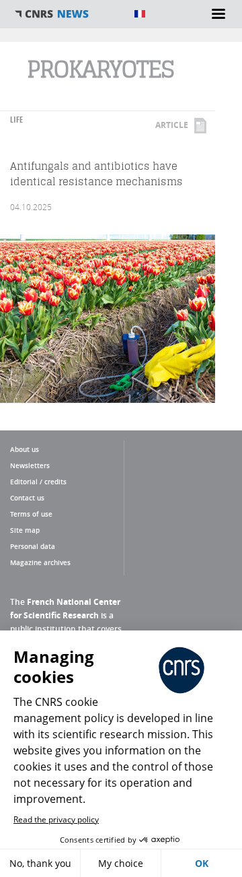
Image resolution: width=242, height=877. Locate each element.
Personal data (32, 546)
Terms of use (31, 514)
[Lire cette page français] (139, 14)
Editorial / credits (38, 481)
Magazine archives (40, 562)
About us (24, 449)
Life (16, 119)
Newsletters (30, 465)
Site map (25, 530)
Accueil (67, 14)
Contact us (27, 497)
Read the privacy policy (56, 819)
